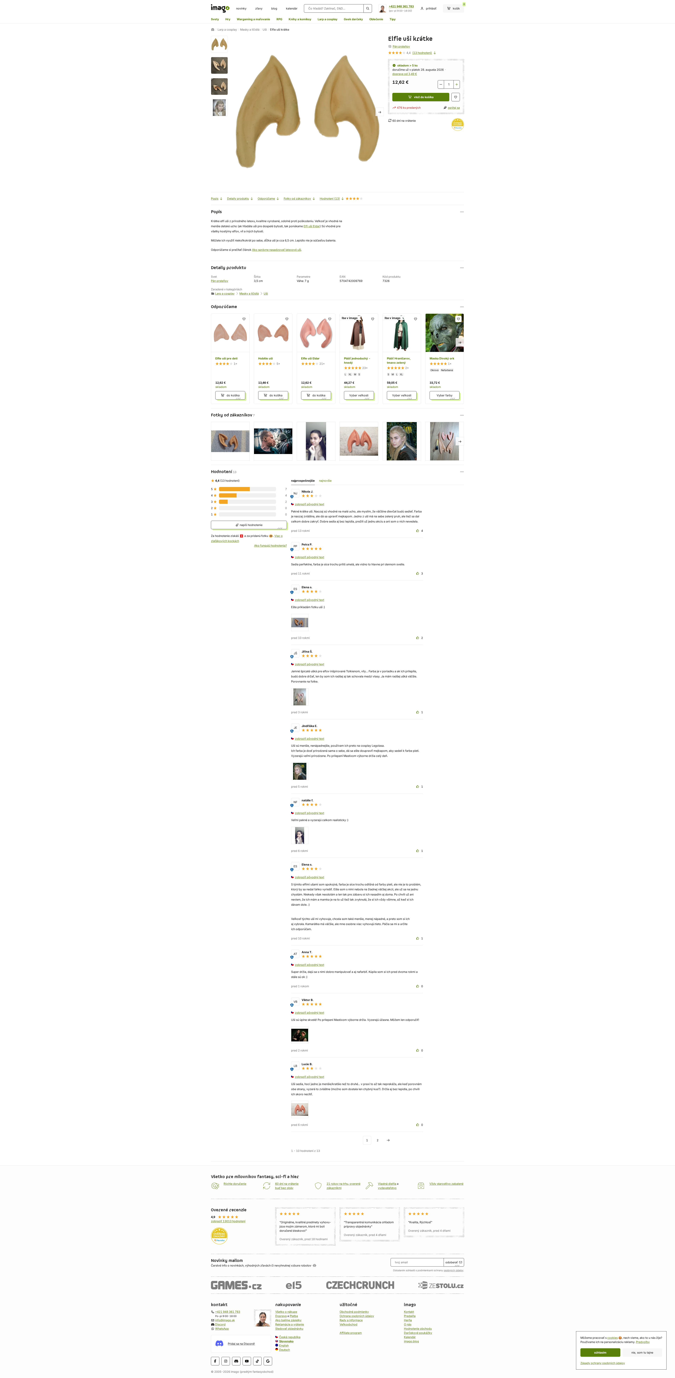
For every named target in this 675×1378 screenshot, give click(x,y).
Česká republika (289, 1337)
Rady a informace (351, 1320)
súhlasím (600, 1352)
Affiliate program (351, 1333)
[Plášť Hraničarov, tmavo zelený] (402, 359)
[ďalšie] (388, 1140)
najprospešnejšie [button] (303, 480)
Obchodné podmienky (354, 1311)
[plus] (457, 84)
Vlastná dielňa (387, 1183)
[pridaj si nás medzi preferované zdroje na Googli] (268, 1361)
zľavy (258, 8)
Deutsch (284, 1349)
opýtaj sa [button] (454, 107)
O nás (407, 1324)
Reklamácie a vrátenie (289, 1324)
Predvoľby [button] (643, 1342)
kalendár (291, 8)
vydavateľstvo (387, 1188)
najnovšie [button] (325, 480)
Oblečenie (376, 19)
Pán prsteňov (401, 46)
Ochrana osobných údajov (357, 1316)
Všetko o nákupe (286, 1311)
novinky (241, 8)
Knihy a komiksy (300, 19)
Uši (265, 29)
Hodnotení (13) (330, 198)
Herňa (408, 1320)
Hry (227, 19)
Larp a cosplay (328, 19)
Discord (220, 1324)
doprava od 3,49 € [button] (404, 74)
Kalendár (410, 1337)
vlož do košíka (423, 97)
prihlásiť (431, 8)
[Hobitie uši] (273, 359)
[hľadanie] (368, 8)
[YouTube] (247, 1361)
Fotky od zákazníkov (297, 198)
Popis (214, 198)
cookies (612, 1337)
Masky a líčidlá (249, 29)
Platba (294, 1316)
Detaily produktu (238, 198)
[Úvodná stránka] (212, 29)
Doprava (281, 1316)
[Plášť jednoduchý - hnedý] (359, 359)
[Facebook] (215, 1361)
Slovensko (286, 1341)
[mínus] (441, 84)
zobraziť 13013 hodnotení (228, 1221)
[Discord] (236, 1361)
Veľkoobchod (348, 1324)
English (284, 1345)
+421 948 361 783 (401, 6)
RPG (279, 19)
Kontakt (409, 1311)
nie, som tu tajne (642, 1352)
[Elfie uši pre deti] (230, 359)
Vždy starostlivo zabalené (446, 1183)
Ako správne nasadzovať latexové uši (276, 249)
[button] (337, 212)
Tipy (393, 19)
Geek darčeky (353, 19)
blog (274, 8)
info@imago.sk (225, 1320)
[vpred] (379, 112)
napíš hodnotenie (250, 525)
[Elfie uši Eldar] (316, 359)
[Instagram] (225, 1361)
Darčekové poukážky (418, 1333)
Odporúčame (266, 198)
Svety (215, 19)
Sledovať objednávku (289, 1328)
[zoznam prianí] (455, 97)
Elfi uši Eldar (312, 226)
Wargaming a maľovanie (253, 19)
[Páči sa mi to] (418, 530)
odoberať (451, 1262)
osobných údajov (453, 1270)
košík (458, 7)
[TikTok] (257, 1361)
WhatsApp (222, 1328)
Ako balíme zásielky (288, 1320)
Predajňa (410, 1316)
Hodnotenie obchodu (418, 1328)
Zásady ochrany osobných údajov (602, 1363)
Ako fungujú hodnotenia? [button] (270, 545)
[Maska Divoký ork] (444, 359)
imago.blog (411, 1341)
